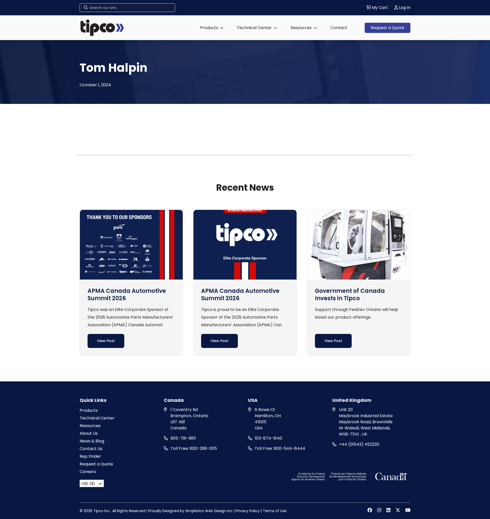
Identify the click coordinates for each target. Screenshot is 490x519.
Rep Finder (90, 456)
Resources (301, 28)
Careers (88, 472)
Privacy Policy (248, 510)
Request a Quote (387, 28)
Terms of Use (275, 510)
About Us (89, 433)
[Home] (102, 27)
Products (209, 28)
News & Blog (92, 441)
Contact (338, 28)
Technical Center (254, 28)
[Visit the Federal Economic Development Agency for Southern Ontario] (349, 476)
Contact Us (91, 449)
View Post (106, 340)
